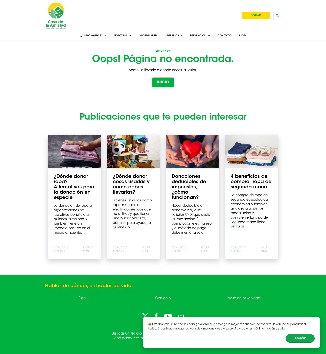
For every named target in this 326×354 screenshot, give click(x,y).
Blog (82, 298)
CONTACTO (224, 36)
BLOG (242, 36)
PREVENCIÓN (198, 36)
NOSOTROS (120, 36)
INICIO (163, 82)
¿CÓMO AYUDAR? (91, 36)
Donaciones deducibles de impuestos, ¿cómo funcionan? (189, 187)
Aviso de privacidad (244, 298)
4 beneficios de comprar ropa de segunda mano (251, 182)
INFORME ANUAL (149, 36)
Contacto (163, 298)
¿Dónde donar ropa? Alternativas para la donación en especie (74, 187)
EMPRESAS (172, 36)
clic (282, 329)
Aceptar (300, 338)
